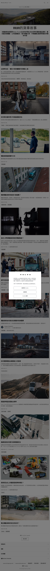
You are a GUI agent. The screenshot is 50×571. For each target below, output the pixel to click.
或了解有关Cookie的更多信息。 (30, 283)
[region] (25, 285)
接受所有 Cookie (25, 288)
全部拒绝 (25, 292)
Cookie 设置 (25, 295)
